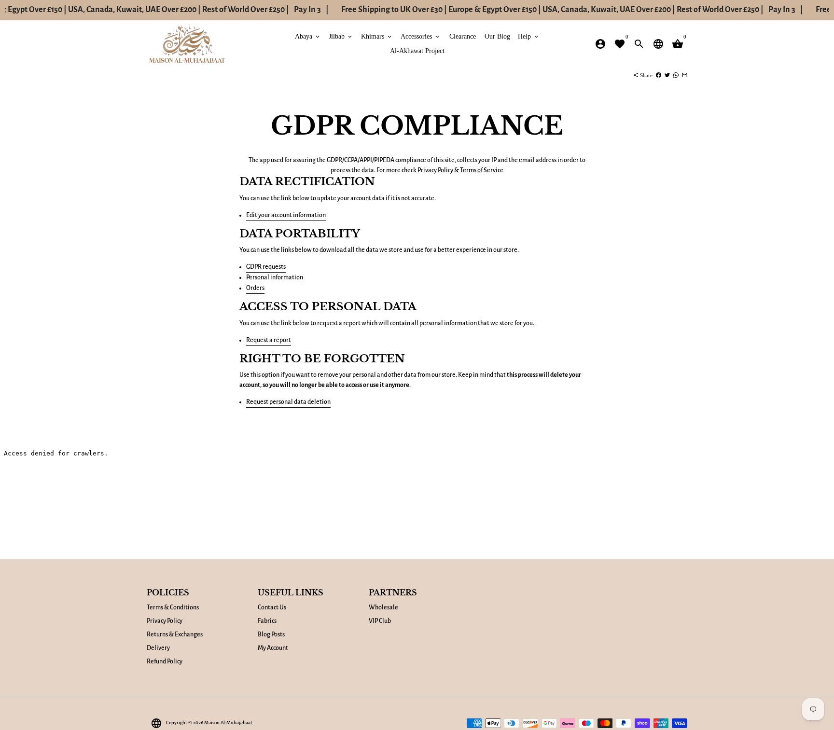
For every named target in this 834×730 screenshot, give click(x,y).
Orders (255, 288)
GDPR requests (266, 266)
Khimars (377, 36)
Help (529, 36)
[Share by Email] (684, 75)
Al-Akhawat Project (417, 51)
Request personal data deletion (288, 402)
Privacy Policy (164, 621)
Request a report (268, 340)
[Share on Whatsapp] (676, 75)
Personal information (274, 277)
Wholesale (383, 607)
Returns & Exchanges (175, 634)
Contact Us (272, 607)
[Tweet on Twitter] (667, 75)
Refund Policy (164, 661)
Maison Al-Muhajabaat (228, 722)
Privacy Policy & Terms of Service (460, 170)
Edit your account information (286, 215)
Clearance (462, 36)
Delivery (158, 648)
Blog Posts (271, 634)
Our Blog (497, 36)
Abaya (308, 36)
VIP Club (380, 621)
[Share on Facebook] (658, 75)
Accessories (421, 36)
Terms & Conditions (173, 607)
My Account (273, 648)
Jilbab (341, 36)
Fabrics (267, 621)
